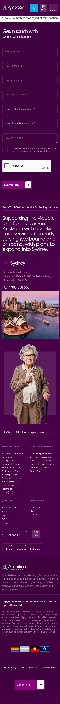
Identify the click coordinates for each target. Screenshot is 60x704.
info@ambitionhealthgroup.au (23, 432)
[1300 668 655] (3, 535)
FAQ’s (4, 519)
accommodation (8, 507)
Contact (5, 523)
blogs (4, 515)
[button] (55, 8)
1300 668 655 (13, 535)
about (4, 511)
